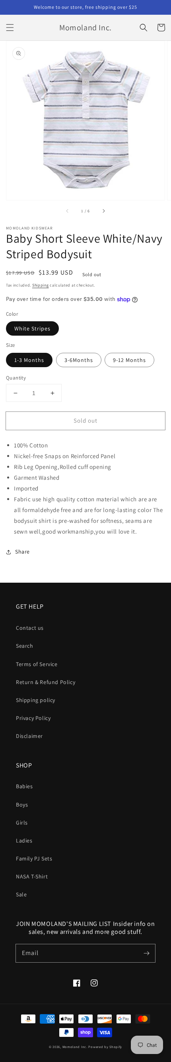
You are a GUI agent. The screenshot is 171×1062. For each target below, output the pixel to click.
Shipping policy (35, 700)
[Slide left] (67, 211)
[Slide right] (103, 211)
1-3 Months (29, 360)
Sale (21, 894)
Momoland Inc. (74, 1046)
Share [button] (22, 551)
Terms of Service (37, 664)
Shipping (40, 285)
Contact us (30, 627)
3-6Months (78, 360)
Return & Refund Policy (45, 682)
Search (24, 645)
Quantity (16, 377)
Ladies (24, 840)
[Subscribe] (146, 953)
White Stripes (32, 328)
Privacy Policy (33, 718)
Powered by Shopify (105, 1046)
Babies (24, 786)
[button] (10, 27)
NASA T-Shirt (32, 876)
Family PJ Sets (34, 858)
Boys (22, 804)
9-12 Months (129, 360)
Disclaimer (29, 736)
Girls (22, 822)
